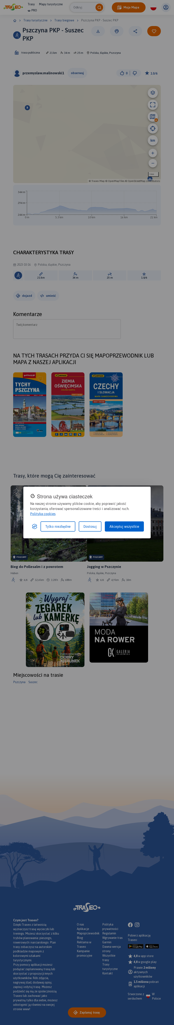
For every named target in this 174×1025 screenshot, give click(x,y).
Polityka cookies (43, 514)
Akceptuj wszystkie (124, 526)
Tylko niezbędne (58, 526)
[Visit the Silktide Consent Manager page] (34, 526)
